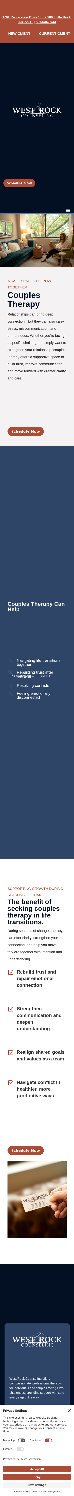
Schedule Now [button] (19, 183)
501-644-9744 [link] (46, 22)
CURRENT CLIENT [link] (54, 34)
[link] (37, 116)
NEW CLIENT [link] (19, 34)
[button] (68, 210)
